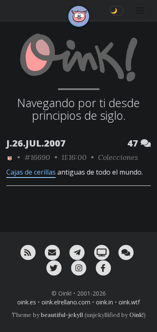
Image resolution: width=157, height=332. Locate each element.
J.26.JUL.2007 (36, 143)
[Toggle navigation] (139, 10)
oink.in (104, 302)
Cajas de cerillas (31, 172)
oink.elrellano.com (65, 302)
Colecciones (118, 157)
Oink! (136, 315)
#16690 (37, 157)
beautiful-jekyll (62, 315)
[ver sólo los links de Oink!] (9, 157)
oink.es (26, 302)
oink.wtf (129, 302)
